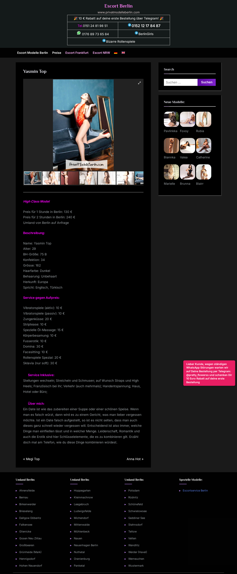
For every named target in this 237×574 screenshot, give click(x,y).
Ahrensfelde (27, 490)
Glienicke (25, 531)
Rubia (200, 131)
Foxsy (184, 131)
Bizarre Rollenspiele (120, 41)
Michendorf (81, 517)
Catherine (203, 157)
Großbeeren (26, 545)
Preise (56, 53)
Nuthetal (79, 552)
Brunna (185, 183)
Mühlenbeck (82, 531)
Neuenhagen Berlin (86, 545)
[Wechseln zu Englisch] (123, 53)
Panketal (79, 565)
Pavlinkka (170, 131)
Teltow (132, 531)
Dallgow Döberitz (30, 517)
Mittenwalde (82, 524)
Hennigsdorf (27, 558)
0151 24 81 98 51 (95, 26)
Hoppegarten (82, 490)
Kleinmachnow (83, 497)
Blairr (199, 183)
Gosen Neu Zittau (30, 538)
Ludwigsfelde (82, 511)
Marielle (169, 183)
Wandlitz (133, 545)
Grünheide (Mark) (30, 552)
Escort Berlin (118, 6)
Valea (184, 157)
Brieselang (26, 511)
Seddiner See (136, 517)
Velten (132, 538)
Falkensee (25, 524)
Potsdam (134, 490)
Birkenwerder (27, 504)
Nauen (78, 538)
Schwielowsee (137, 511)
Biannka (169, 157)
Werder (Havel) (137, 552)
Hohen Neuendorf (30, 565)
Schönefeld (135, 504)
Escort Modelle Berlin (32, 53)
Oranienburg (82, 558)
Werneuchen (136, 558)
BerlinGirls (145, 34)
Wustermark (136, 565)
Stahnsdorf (135, 524)
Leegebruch (81, 504)
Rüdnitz (133, 497)
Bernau (23, 497)
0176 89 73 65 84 (95, 34)
